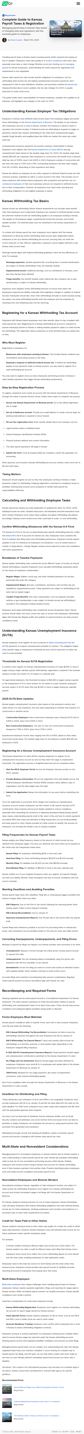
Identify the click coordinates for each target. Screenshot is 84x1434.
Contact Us (56, 1432)
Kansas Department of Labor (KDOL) (47, 150)
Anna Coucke (16, 40)
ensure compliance (54, 61)
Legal (72, 1432)
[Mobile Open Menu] (78, 3)
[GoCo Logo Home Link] (7, 3)
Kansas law (72, 85)
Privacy (79, 1432)
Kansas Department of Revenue (38, 122)
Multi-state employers (11, 1285)
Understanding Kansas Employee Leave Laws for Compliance (37, 1401)
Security (65, 1432)
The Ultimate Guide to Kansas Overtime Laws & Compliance (36, 1416)
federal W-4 (11, 536)
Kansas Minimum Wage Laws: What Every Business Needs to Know (39, 1387)
